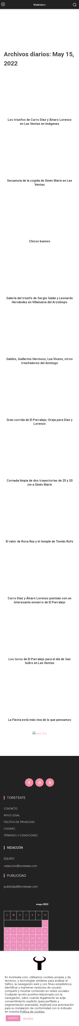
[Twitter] (50, 782)
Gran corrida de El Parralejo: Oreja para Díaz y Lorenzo (39, 422)
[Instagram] (39, 782)
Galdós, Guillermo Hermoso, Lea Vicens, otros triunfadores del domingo (39, 361)
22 (45, 945)
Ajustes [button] (28, 1018)
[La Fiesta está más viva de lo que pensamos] (39, 693)
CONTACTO (10, 808)
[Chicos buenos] (39, 215)
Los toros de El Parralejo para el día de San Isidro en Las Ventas (39, 661)
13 (32, 938)
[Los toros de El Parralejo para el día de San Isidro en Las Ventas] (39, 633)
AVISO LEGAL (12, 815)
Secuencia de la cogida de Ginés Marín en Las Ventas (39, 182)
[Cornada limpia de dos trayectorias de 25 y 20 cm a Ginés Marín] (39, 454)
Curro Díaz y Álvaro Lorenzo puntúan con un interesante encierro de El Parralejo (39, 600)
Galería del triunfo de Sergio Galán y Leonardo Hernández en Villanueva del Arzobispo (39, 300)
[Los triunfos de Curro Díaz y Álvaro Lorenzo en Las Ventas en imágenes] (39, 93)
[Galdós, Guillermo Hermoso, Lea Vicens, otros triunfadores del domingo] (39, 333)
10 (13, 938)
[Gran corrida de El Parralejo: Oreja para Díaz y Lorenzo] (39, 394)
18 (19, 945)
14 (38, 938)
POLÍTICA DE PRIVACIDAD (19, 822)
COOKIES (9, 828)
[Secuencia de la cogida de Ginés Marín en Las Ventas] (39, 154)
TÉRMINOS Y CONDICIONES (21, 835)
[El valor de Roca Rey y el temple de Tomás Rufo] (39, 515)
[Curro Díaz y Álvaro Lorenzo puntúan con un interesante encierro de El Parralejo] (39, 572)
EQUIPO (9, 858)
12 (26, 938)
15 (45, 938)
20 (32, 945)
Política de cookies (32, 1011)
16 (7, 945)
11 (19, 938)
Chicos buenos (39, 241)
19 (26, 945)
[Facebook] (29, 782)
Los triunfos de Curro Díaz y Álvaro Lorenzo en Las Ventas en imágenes (40, 122)
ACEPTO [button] (13, 1018)
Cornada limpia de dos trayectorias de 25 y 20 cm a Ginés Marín (39, 482)
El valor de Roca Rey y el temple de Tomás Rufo (39, 541)
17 (13, 945)
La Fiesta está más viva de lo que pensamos (39, 720)
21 (38, 945)
